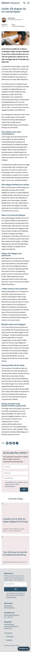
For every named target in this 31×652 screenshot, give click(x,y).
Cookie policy (8, 628)
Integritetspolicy (9, 624)
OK (24, 489)
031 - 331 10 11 (8, 617)
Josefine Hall (11, 18)
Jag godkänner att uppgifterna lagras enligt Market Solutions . (16, 484)
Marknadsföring (20, 26)
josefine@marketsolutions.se (15, 19)
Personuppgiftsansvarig (11, 626)
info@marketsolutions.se (11, 615)
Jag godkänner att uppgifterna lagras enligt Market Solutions (15, 595)
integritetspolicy (10, 486)
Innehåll (14, 26)
